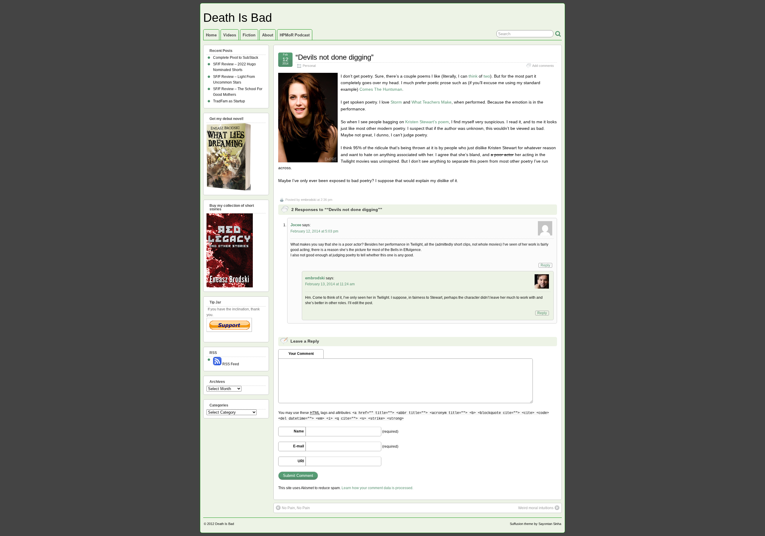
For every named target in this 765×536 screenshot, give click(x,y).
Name (299, 431)
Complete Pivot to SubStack (235, 58)
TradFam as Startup (229, 101)
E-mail (298, 446)
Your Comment (301, 354)
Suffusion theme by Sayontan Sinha (535, 524)
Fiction (249, 35)
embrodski (308, 199)
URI (301, 461)
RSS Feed (230, 364)
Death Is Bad (237, 17)
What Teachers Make (431, 102)
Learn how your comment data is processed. (377, 488)
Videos (229, 35)
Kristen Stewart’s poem (427, 121)
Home (211, 35)
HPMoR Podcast (295, 35)
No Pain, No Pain (296, 508)
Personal (309, 65)
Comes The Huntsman (380, 89)
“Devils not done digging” (335, 57)
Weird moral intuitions (535, 508)
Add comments (543, 65)
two (487, 76)
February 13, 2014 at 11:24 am (330, 284)
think (473, 76)
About (267, 35)
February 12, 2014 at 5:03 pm (314, 231)
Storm (396, 102)
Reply (545, 265)
